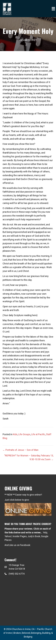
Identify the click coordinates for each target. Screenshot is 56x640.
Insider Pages (20, 536)
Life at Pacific (38, 434)
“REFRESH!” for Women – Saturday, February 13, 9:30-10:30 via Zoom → (28, 457)
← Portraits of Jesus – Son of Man (20, 450)
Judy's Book (34, 536)
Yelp (45, 532)
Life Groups (24, 434)
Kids (15, 434)
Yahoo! (8, 536)
